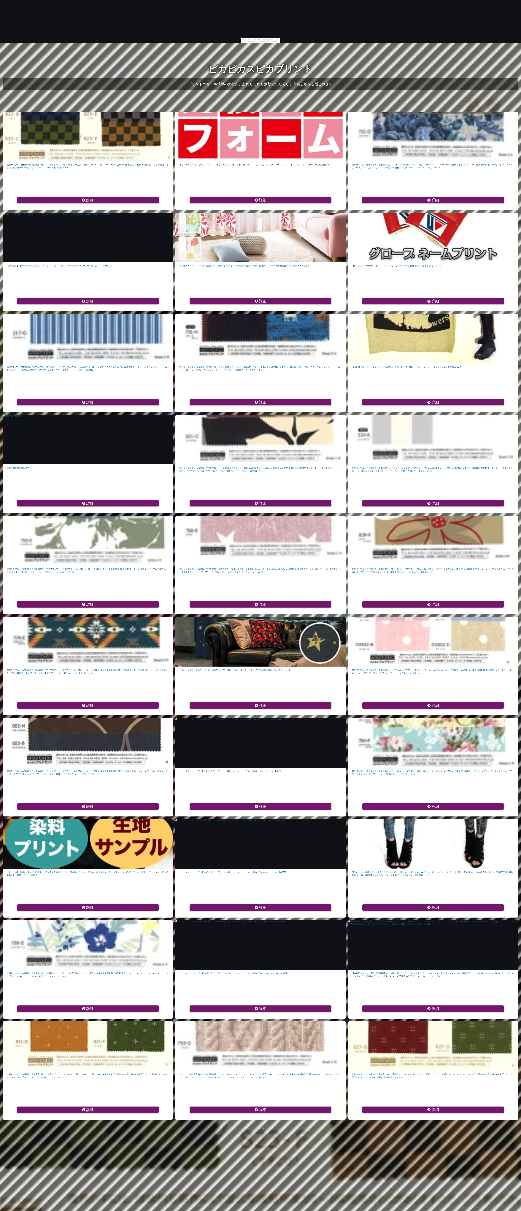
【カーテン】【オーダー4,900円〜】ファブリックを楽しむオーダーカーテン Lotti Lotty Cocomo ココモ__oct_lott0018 (232, 872)
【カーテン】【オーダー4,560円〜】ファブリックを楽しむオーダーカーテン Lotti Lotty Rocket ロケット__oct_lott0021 (233, 973)
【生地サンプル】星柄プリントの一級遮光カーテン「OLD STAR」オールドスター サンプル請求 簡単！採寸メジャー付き (234, 670)
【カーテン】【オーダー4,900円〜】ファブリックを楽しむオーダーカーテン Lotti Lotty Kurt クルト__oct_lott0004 (230, 771)
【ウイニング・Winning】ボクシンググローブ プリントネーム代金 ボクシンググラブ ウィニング (397, 266)
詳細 (89, 200)
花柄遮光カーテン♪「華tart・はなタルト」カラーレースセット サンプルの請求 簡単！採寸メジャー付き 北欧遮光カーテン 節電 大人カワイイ (244, 266)
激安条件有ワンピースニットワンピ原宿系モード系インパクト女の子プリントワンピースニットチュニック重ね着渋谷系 (407, 367)
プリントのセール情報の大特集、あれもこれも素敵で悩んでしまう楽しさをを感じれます (260, 84)
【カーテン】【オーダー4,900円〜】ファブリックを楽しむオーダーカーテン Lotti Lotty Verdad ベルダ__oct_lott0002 (59, 266)
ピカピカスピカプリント (260, 69)
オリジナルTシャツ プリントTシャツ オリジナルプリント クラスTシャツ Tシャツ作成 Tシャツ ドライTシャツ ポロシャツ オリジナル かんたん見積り (254, 164)
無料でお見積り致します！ (19, 468)
